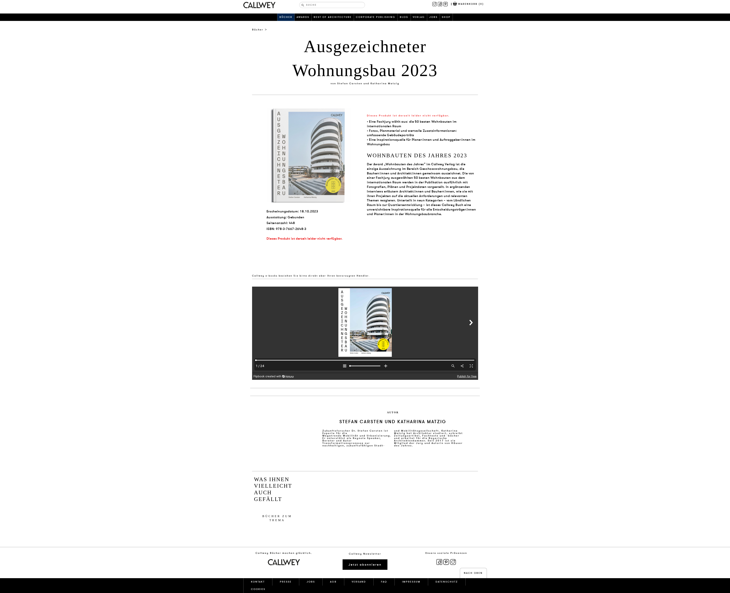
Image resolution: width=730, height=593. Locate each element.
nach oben (473, 573)
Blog (404, 17)
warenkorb (471, 4)
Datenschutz (447, 581)
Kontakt (258, 581)
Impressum (411, 581)
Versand (359, 581)
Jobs (433, 17)
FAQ (384, 581)
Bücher (285, 17)
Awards (303, 17)
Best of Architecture (333, 17)
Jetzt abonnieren (365, 565)
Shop (446, 17)
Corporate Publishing (375, 17)
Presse (286, 581)
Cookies (258, 589)
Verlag (419, 17)
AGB (333, 581)
